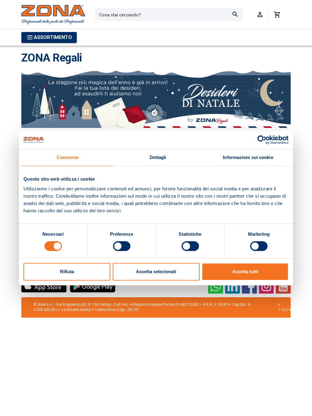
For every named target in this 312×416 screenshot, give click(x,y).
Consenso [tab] (68, 157)
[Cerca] (235, 14)
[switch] (121, 246)
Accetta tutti (245, 271)
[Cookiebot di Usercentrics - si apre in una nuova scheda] (262, 139)
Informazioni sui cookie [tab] (248, 157)
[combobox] (169, 15)
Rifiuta (67, 271)
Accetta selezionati (156, 271)
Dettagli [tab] (158, 157)
